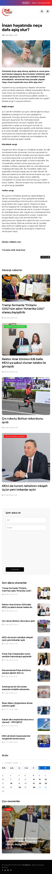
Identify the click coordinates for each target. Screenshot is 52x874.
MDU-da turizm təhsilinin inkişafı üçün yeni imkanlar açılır (24, 487)
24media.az (26, 865)
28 (34, 787)
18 (11, 783)
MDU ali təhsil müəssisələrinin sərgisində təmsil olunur (16, 737)
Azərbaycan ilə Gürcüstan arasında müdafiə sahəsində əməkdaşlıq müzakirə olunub (16, 689)
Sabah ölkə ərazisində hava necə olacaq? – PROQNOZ (18, 720)
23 (46, 783)
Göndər (15, 569)
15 (40, 779)
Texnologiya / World (14, 380)
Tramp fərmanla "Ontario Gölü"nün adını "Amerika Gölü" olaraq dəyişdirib (23, 308)
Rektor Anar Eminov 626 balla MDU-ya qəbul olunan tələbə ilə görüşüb (24, 362)
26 (20, 787)
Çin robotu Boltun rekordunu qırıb (18, 621)
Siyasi (8, 278)
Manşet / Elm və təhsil (15, 326)
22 (40, 783)
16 (46, 779)
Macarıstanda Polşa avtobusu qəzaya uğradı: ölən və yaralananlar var (16, 673)
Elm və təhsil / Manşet (15, 436)
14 (34, 779)
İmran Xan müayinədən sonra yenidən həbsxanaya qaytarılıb (16, 655)
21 (34, 783)
